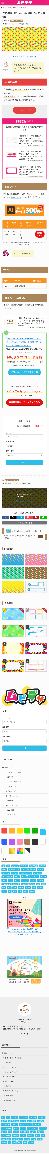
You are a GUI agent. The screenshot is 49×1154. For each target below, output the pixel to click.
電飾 (25, 891)
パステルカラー (33, 877)
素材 (9, 767)
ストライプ (5, 873)
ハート (24, 877)
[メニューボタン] (2, 2)
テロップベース (13, 772)
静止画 (21, 20)
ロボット (40, 880)
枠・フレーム (12, 796)
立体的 (4, 891)
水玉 (33, 888)
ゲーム (24, 869)
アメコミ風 (33, 866)
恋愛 (14, 888)
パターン (14, 24)
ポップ (4, 880)
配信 (14, 891)
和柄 (38, 884)
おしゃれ (7, 24)
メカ (10, 880)
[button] (5, 517)
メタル (17, 880)
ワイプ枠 (10, 791)
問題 (3, 888)
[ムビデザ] (24, 2)
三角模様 (21, 24)
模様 (27, 24)
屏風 (9, 888)
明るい (28, 888)
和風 (43, 884)
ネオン (17, 877)
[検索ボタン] (46, 2)
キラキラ (42, 866)
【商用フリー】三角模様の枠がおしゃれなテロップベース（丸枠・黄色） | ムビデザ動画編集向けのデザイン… (31, 140)
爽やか (40, 888)
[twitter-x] (21, 1034)
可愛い (24, 884)
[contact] (27, 1034)
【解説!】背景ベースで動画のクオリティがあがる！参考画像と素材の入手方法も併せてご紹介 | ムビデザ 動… (31, 322)
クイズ (4, 869)
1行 (3, 866)
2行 (8, 866)
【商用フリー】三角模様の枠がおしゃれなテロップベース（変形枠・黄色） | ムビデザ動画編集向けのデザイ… (31, 155)
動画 (10, 810)
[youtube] (24, 1034)
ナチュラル (37, 873)
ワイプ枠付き (6, 884)
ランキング (11, 786)
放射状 (21, 888)
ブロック (43, 877)
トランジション (13, 782)
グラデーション (14, 869)
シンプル (40, 869)
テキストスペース (25, 873)
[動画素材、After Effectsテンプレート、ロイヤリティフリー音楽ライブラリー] (24, 345)
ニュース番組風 (7, 877)
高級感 (32, 891)
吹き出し (31, 884)
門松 (20, 891)
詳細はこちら (40, 234)
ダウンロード (26, 110)
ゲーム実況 (31, 869)
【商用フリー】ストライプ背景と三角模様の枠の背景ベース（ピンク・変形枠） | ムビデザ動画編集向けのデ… (31, 170)
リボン (33, 880)
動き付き (12, 777)
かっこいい (23, 866)
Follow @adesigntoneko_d (24, 501)
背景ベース (14, 20)
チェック (14, 873)
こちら (6, 99)
